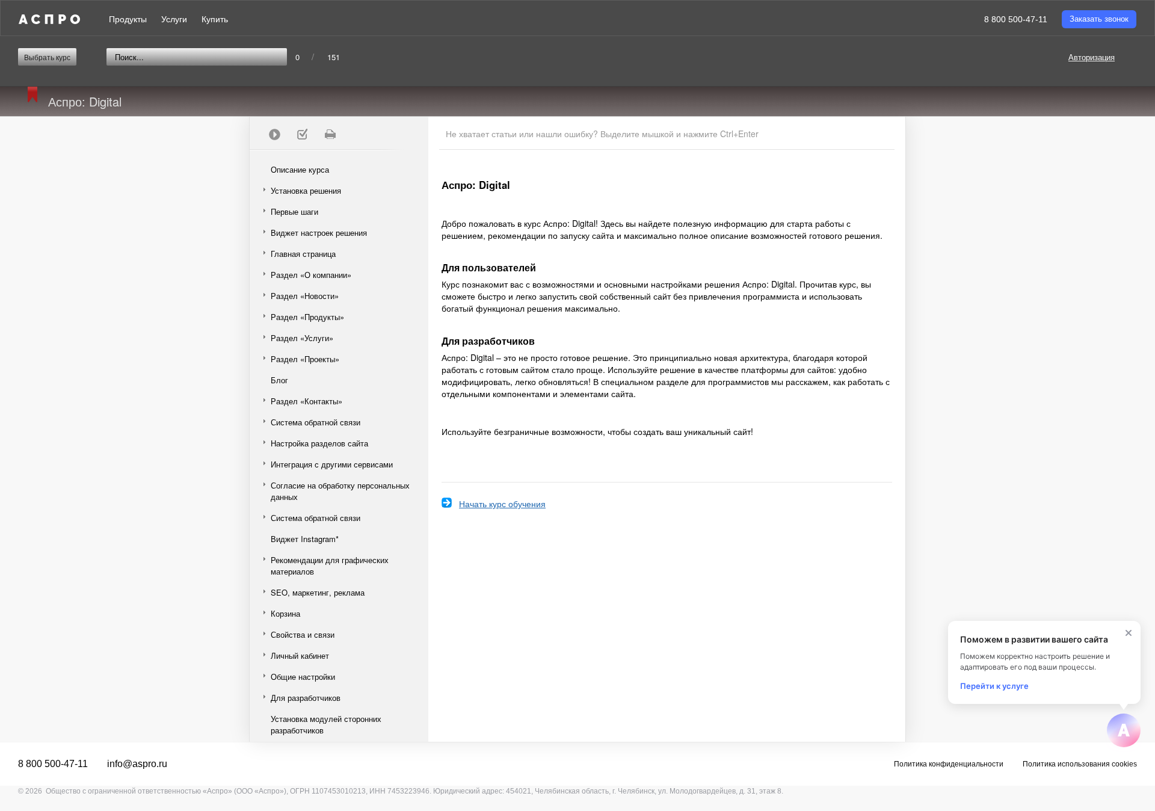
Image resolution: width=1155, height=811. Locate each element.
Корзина (285, 613)
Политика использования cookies (1080, 764)
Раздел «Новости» (305, 295)
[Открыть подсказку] (1124, 730)
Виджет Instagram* (305, 538)
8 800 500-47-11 (1015, 19)
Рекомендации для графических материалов (330, 565)
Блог (279, 380)
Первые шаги (294, 211)
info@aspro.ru (137, 764)
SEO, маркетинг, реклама (318, 592)
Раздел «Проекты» (305, 359)
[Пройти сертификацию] (274, 134)
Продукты (128, 19)
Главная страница (303, 253)
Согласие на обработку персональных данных (340, 491)
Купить (215, 19)
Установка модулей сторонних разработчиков (326, 724)
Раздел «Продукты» (307, 316)
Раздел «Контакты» (306, 401)
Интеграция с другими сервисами (332, 464)
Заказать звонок (1099, 18)
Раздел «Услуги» (302, 338)
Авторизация (1091, 57)
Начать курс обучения (502, 504)
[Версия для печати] (329, 134)
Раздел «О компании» (311, 274)
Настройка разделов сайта (319, 443)
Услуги (174, 19)
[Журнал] (302, 134)
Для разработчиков (305, 697)
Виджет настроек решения (319, 232)
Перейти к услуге (994, 686)
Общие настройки (303, 676)
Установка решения (306, 190)
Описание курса (300, 169)
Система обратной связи (315, 422)
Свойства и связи (302, 634)
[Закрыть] (1128, 633)
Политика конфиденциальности (948, 764)
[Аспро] (49, 19)
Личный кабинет (300, 655)
